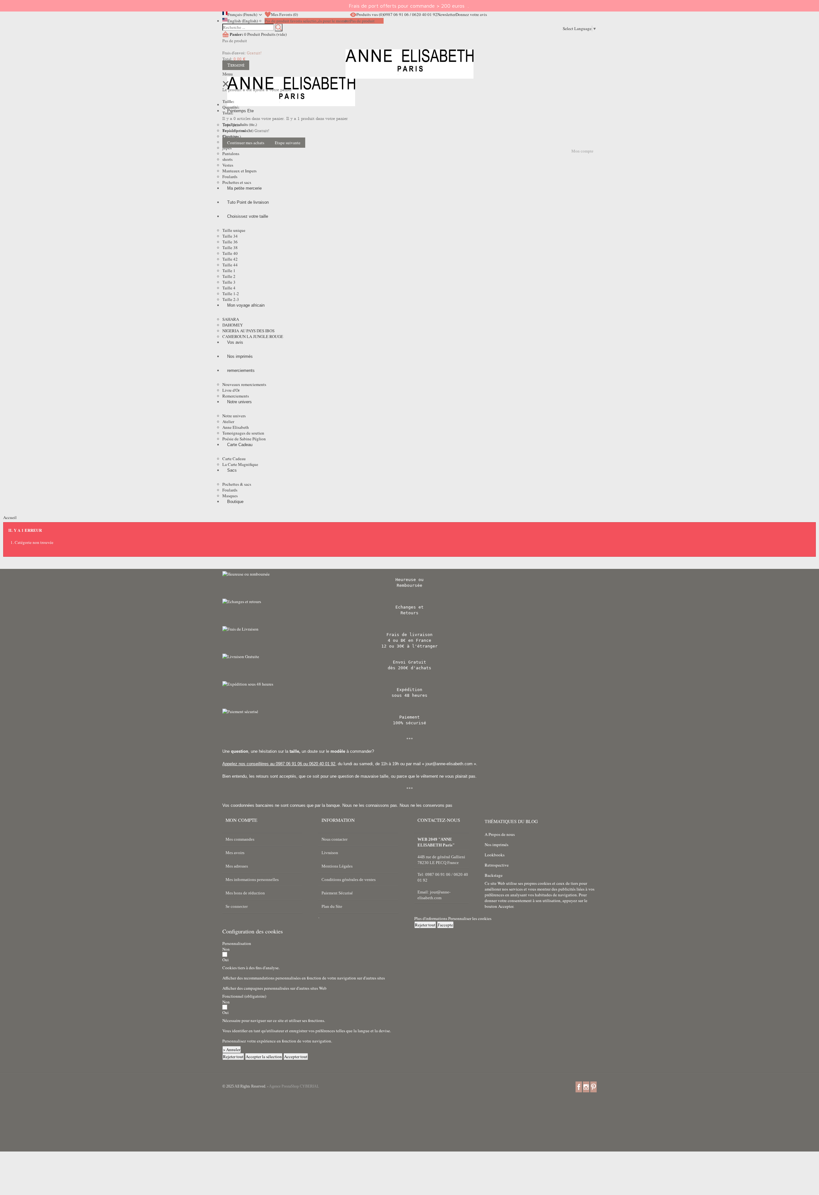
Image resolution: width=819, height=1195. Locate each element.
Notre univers (234, 416)
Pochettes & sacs (236, 484)
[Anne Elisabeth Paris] (409, 69)
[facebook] (579, 1086)
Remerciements (235, 396)
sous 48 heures (409, 695)
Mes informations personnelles (252, 879)
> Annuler (231, 1049)
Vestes (227, 165)
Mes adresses (237, 866)
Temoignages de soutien (243, 433)
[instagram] (586, 1086)
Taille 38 (230, 247)
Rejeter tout (425, 925)
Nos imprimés (496, 844)
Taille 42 (230, 259)
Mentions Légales (337, 866)
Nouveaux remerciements (244, 384)
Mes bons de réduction (245, 893)
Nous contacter (334, 839)
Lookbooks (495, 855)
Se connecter (237, 906)
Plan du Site (332, 906)
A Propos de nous (500, 834)
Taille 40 (230, 253)
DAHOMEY (232, 325)
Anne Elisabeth (235, 427)
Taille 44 (230, 265)
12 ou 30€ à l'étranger (409, 646)
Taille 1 (228, 270)
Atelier (228, 421)
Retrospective (497, 865)
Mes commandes (240, 839)
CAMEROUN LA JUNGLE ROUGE (252, 336)
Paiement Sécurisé (337, 893)
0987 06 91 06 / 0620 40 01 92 (410, 14)
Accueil (10, 517)
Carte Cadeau (234, 458)
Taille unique (233, 230)
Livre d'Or (231, 390)
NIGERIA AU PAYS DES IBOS (248, 331)
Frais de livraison (409, 634)
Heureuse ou (409, 579)
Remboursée (409, 585)
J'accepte (445, 925)
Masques (230, 496)
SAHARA (230, 319)
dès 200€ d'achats (409, 667)
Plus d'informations (431, 918)
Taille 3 (228, 282)
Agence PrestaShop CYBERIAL (294, 1086)
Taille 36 (230, 242)
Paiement (409, 717)
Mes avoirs (235, 852)
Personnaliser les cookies (469, 918)
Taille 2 (228, 276)
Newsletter (446, 14)
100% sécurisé (409, 722)
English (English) (242, 21)
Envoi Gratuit (409, 662)
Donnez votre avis (471, 14)
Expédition (409, 689)
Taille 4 (228, 288)
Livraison (330, 852)
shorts (227, 159)
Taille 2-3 (230, 299)
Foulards (229, 176)
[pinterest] (593, 1086)
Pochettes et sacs (236, 182)
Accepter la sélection (264, 1056)
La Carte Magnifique (240, 464)
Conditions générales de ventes (349, 879)
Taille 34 (230, 236)
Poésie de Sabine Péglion (244, 439)
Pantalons (230, 153)
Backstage (494, 875)
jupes (227, 148)
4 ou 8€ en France (409, 640)
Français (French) (242, 14)
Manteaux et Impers (239, 171)
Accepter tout (295, 1056)
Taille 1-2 (230, 293)
